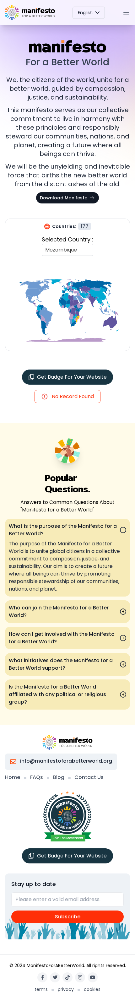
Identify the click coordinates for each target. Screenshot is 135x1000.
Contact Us (89, 777)
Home (12, 777)
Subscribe (67, 916)
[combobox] (45, 250)
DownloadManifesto (64, 198)
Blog (58, 777)
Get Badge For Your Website (72, 377)
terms (41, 989)
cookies (92, 989)
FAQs (36, 777)
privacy (66, 989)
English (85, 12)
